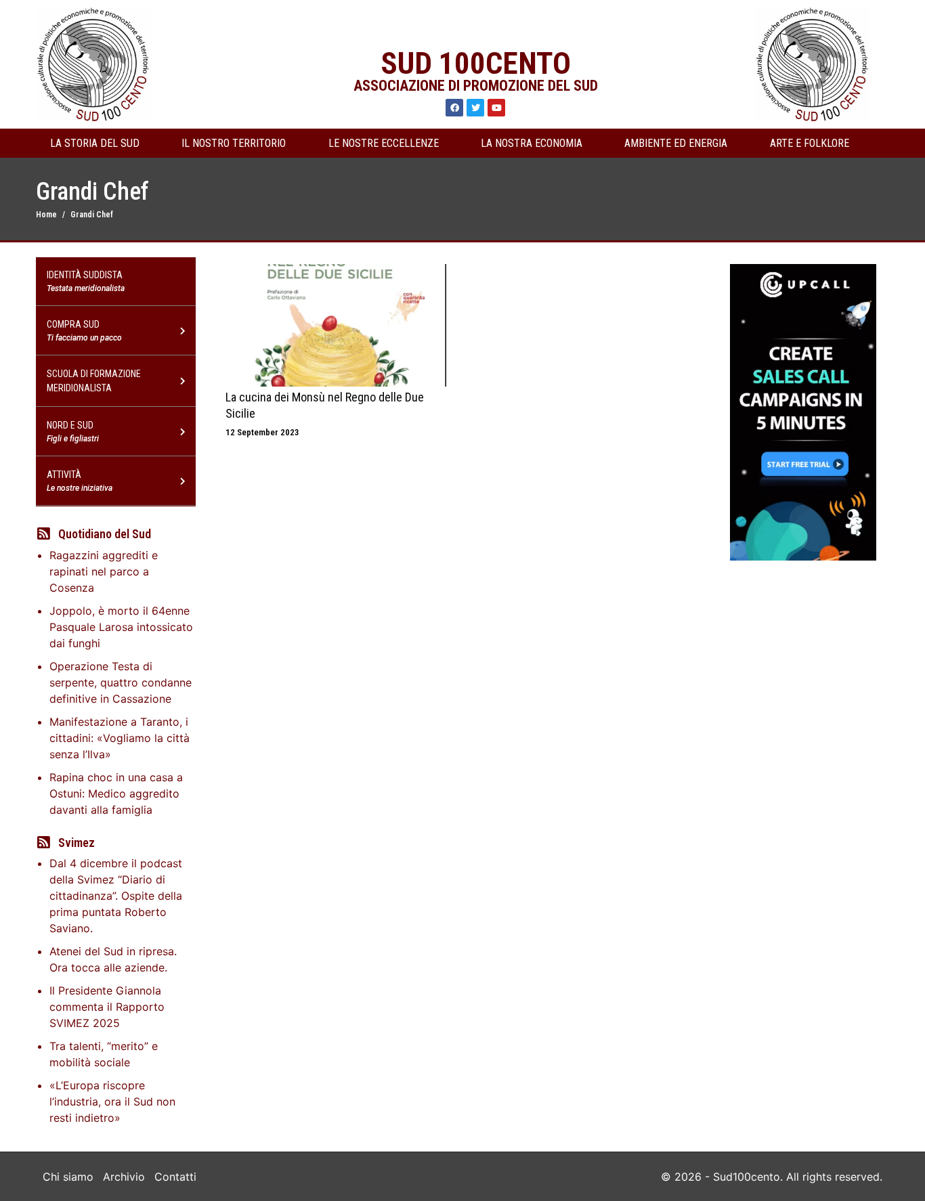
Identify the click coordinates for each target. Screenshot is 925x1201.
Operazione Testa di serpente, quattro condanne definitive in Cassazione (120, 682)
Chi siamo (68, 1176)
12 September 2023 (262, 432)
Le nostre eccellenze (383, 143)
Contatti (175, 1176)
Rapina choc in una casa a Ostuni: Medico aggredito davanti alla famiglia (116, 793)
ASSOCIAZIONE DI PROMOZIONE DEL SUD (475, 85)
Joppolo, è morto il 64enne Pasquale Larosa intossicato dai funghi (121, 627)
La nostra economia (531, 143)
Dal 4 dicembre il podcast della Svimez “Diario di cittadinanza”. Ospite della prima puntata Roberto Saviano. (115, 895)
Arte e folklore (809, 143)
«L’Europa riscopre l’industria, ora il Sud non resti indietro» (112, 1101)
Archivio (124, 1176)
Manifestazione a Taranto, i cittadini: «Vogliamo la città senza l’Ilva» (119, 738)
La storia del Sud (94, 143)
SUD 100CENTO (476, 63)
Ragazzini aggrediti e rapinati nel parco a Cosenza (103, 571)
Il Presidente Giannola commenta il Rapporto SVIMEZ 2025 (107, 1007)
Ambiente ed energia (675, 143)
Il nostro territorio (233, 143)
